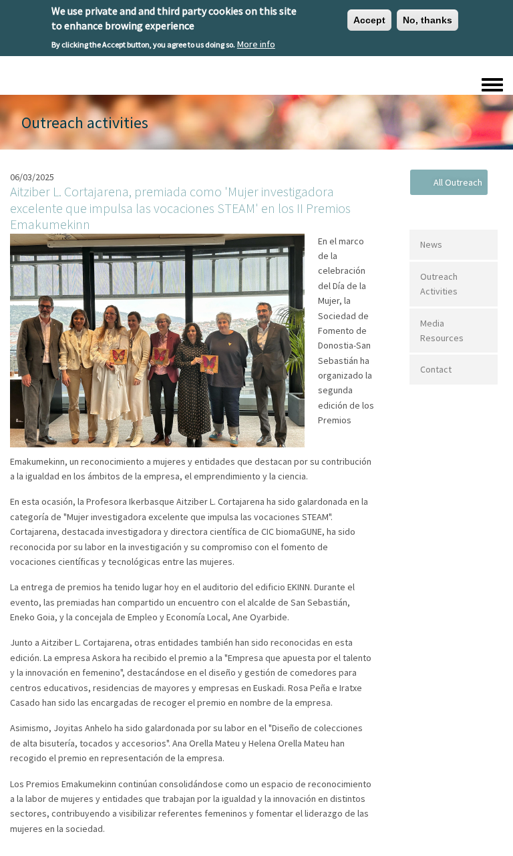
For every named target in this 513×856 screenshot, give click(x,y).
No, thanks (427, 20)
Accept (369, 20)
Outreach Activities (439, 283)
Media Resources (442, 330)
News (431, 244)
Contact (436, 369)
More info (256, 44)
